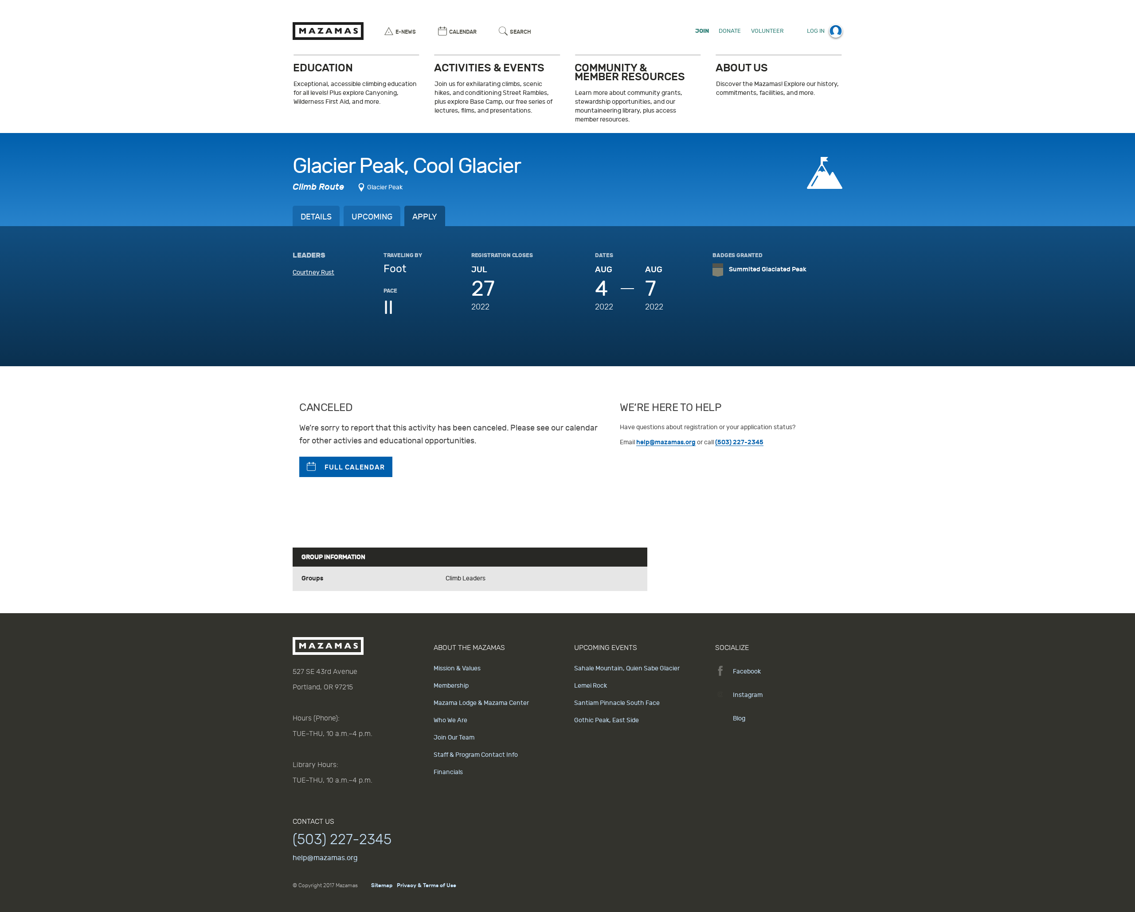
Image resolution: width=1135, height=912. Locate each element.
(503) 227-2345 (739, 442)
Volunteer (767, 31)
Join (702, 31)
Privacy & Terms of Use (426, 885)
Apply (424, 217)
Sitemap (381, 885)
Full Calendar (355, 467)
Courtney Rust (313, 272)
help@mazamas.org (666, 442)
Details (316, 217)
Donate (730, 31)
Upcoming (372, 217)
